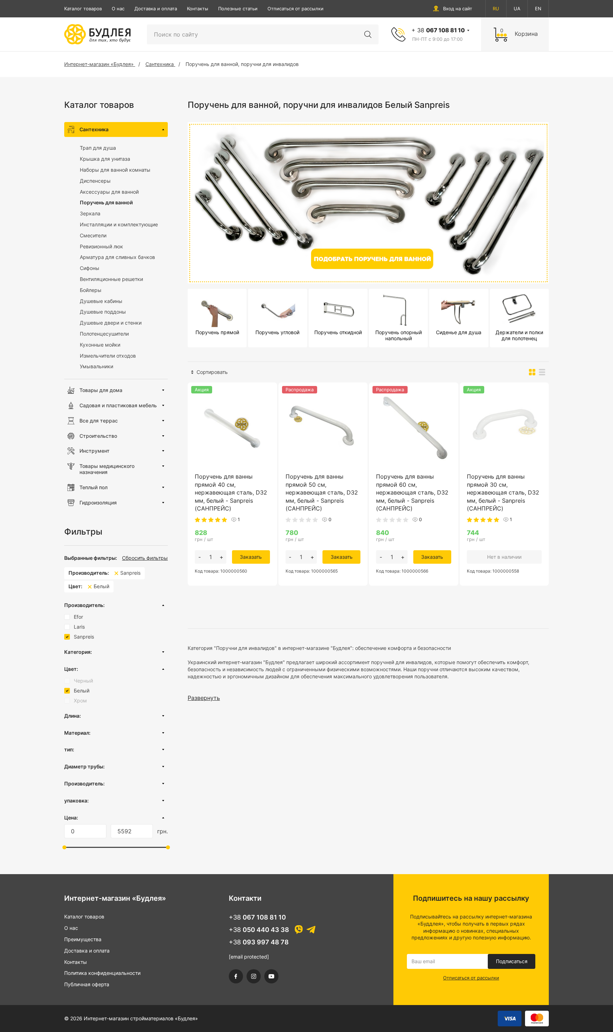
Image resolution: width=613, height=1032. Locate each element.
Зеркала (90, 213)
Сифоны (89, 268)
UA (517, 8)
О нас (118, 8)
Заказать (251, 557)
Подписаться (512, 961)
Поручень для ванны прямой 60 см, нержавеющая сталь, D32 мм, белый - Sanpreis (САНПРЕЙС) (412, 492)
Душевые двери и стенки (111, 323)
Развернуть (204, 697)
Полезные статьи (238, 8)
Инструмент (94, 451)
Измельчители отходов (108, 356)
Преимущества (82, 939)
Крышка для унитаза (105, 159)
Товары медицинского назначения (106, 469)
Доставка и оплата (155, 8)
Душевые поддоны (103, 312)
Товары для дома (100, 390)
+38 (257, 917)
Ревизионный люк (101, 246)
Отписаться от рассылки (295, 8)
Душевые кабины (101, 301)
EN (538, 8)
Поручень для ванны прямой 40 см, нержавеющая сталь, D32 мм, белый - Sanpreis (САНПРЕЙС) (231, 492)
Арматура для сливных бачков (117, 257)
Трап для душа (98, 148)
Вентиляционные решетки (111, 279)
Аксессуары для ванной (109, 192)
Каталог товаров (83, 8)
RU (496, 8)
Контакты (197, 8)
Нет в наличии (504, 557)
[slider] (64, 847)
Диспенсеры (95, 181)
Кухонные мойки (100, 345)
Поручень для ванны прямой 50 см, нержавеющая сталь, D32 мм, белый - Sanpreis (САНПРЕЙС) (322, 492)
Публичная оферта (86, 984)
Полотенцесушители (104, 334)
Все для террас (98, 421)
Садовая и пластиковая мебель (118, 405)
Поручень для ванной (106, 202)
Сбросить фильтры (145, 558)
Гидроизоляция (98, 503)
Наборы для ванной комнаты (115, 170)
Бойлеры (90, 290)
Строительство (98, 436)
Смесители (93, 235)
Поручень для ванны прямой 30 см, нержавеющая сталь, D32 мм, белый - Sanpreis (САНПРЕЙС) (503, 492)
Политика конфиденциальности (102, 973)
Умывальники (96, 366)
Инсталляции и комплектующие (119, 224)
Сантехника (94, 129)
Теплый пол (93, 487)
